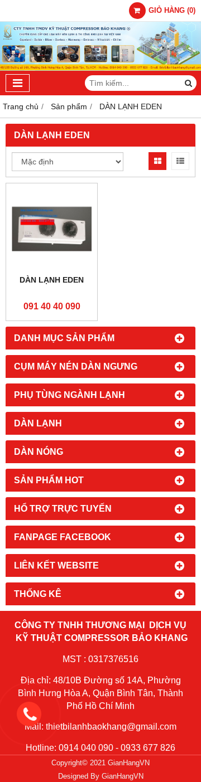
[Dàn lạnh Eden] (52, 229)
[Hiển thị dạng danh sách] (180, 161)
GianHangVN (122, 776)
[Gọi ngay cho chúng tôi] (109, 714)
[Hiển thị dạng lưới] (157, 161)
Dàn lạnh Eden (52, 279)
